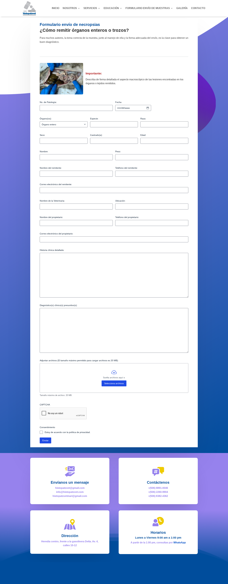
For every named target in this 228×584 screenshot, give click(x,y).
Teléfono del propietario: (127, 217)
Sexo (42, 135)
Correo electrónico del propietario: (56, 233)
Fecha (118, 102)
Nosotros (70, 8)
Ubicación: (120, 201)
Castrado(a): (96, 135)
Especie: (94, 118)
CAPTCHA (45, 404)
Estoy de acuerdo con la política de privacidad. (67, 432)
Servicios (90, 8)
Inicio (55, 8)
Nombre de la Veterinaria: (52, 201)
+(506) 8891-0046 (158, 488)
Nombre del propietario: (51, 217)
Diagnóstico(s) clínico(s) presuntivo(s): (58, 305)
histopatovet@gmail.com (70, 488)
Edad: (143, 135)
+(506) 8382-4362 (158, 496)
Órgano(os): (46, 118)
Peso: (118, 151)
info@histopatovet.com (70, 492)
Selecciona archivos (114, 383)
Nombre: (44, 151)
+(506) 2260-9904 (158, 492)
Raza (142, 118)
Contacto (198, 8)
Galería (182, 8)
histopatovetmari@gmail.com (70, 496)
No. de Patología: (48, 102)
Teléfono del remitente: (126, 168)
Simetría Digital (153, 578)
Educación (111, 8)
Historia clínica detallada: (52, 250)
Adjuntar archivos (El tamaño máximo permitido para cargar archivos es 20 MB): (79, 360)
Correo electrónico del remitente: (56, 184)
